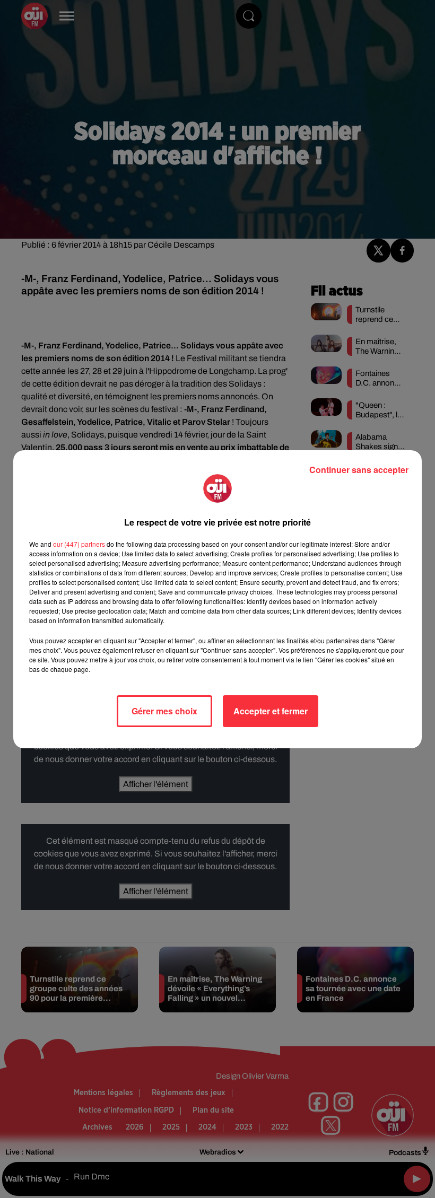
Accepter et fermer (270, 711)
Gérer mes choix (164, 711)
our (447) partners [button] (79, 543)
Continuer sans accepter (358, 470)
